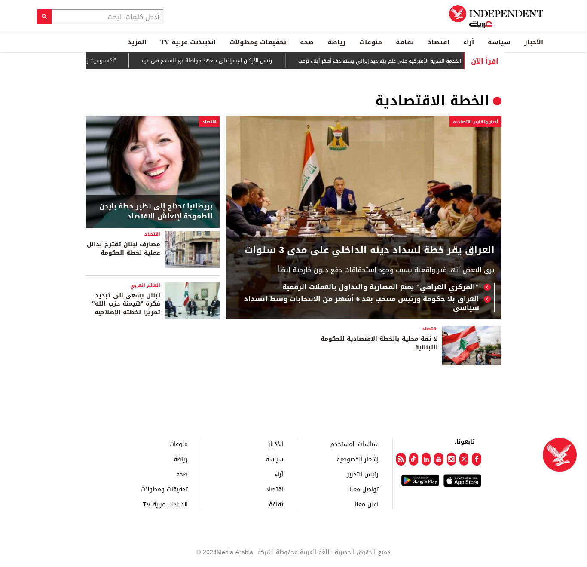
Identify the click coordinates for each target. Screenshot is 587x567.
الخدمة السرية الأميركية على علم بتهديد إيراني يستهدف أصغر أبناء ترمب (393, 61)
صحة (307, 42)
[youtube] (438, 459)
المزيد (137, 42)
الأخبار (533, 42)
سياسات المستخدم (354, 443)
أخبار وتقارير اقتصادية (475, 122)
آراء (468, 42)
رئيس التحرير (363, 474)
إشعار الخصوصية (357, 459)
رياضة (336, 42)
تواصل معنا (364, 489)
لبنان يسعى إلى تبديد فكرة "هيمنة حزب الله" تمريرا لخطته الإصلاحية (126, 304)
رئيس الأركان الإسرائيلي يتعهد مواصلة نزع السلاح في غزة (221, 61)
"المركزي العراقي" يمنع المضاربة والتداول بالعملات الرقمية (380, 287)
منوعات (370, 42)
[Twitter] (463, 459)
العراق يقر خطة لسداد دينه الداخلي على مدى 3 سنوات (370, 250)
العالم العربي (145, 285)
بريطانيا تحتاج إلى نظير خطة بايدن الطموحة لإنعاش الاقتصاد (156, 211)
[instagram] (451, 459)
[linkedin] (426, 459)
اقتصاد (438, 42)
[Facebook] (476, 459)
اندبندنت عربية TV (188, 42)
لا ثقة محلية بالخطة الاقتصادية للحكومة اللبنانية (379, 343)
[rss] (400, 459)
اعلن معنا (367, 504)
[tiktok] (413, 459)
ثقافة (405, 42)
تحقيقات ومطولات (257, 42)
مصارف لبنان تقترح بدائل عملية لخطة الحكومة (123, 249)
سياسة (499, 42)
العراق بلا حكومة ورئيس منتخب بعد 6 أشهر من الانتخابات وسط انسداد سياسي (361, 303)
